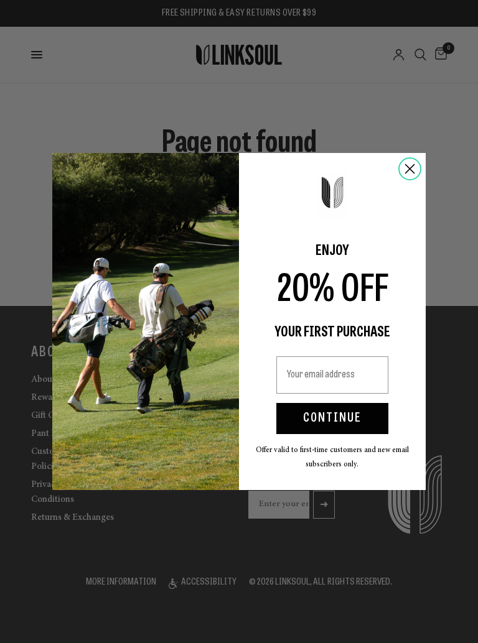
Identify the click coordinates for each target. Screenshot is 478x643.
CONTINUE (332, 418)
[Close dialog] (410, 169)
